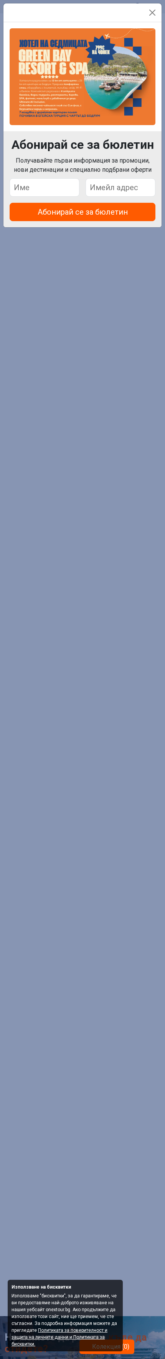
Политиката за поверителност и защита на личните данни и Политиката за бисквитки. (59, 1337)
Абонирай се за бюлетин (83, 212)
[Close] (152, 13)
